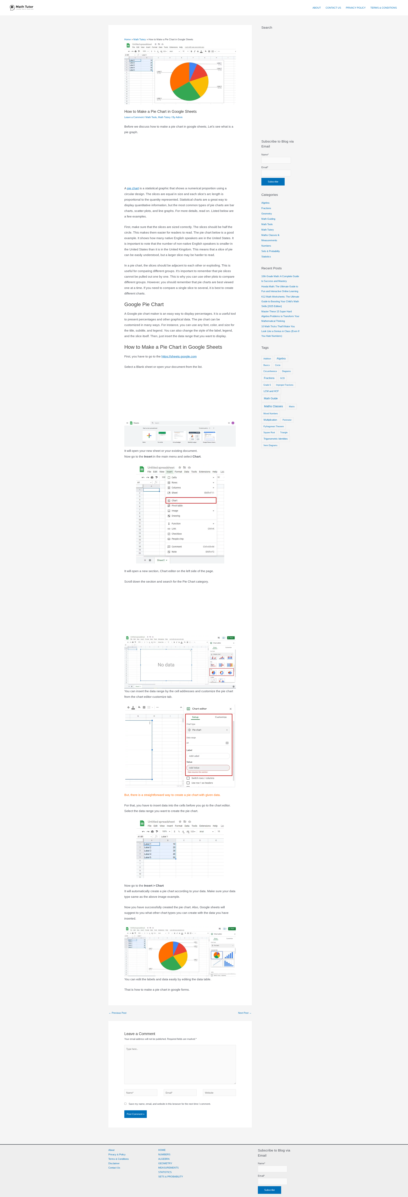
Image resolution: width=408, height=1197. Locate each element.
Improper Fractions (284, 385)
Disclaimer (114, 1163)
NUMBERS (164, 1154)
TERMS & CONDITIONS (383, 7)
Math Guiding (268, 218)
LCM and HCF (271, 391)
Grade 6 (267, 385)
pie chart (133, 188)
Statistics (266, 256)
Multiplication (270, 420)
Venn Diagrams (270, 445)
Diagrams (286, 371)
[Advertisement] (180, 162)
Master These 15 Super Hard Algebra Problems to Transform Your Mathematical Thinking (280, 316)
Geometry (266, 213)
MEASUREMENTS (168, 1167)
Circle (277, 365)
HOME (162, 1150)
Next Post (244, 1013)
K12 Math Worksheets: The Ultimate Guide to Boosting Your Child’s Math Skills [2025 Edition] (280, 301)
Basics (266, 365)
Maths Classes (273, 406)
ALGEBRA (164, 1159)
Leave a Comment (134, 117)
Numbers (266, 245)
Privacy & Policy (117, 1154)
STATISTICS (165, 1172)
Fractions (266, 208)
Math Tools (151, 117)
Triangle (284, 432)
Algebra (265, 202)
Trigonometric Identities (276, 439)
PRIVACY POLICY (356, 7)
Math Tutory (164, 117)
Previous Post (117, 1013)
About (111, 1150)
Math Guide (271, 398)
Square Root (269, 432)
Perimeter (287, 420)
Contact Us (114, 1167)
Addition (267, 358)
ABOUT (317, 7)
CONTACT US (333, 7)
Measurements (269, 240)
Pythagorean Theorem (273, 426)
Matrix (292, 406)
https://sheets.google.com (179, 356)
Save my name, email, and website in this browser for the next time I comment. (170, 1103)
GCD (282, 378)
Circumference (270, 371)
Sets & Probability (270, 251)
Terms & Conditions (118, 1159)
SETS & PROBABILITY (170, 1176)
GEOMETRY (165, 1163)
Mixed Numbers (270, 413)
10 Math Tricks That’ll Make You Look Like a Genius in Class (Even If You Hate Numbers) (280, 331)
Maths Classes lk (270, 235)
